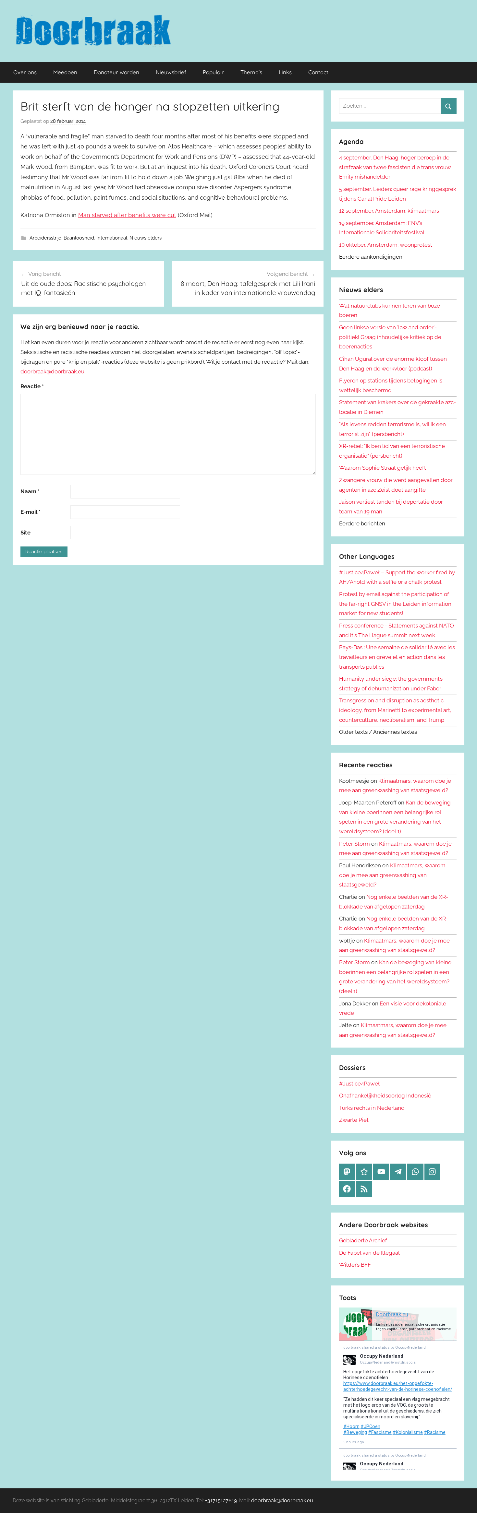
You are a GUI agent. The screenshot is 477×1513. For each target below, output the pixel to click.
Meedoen (65, 72)
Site (25, 532)
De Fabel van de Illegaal (369, 1252)
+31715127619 (221, 1500)
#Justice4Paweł (359, 1083)
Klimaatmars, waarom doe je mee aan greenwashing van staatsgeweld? (392, 875)
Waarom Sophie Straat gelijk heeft (382, 467)
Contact (318, 72)
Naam (30, 491)
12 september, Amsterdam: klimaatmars (389, 210)
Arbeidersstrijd (45, 238)
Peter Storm (354, 843)
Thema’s (251, 72)
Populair (213, 72)
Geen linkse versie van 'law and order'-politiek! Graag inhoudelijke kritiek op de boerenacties (390, 337)
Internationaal (111, 238)
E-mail (30, 512)
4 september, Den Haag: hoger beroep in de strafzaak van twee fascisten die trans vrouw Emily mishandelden (395, 167)
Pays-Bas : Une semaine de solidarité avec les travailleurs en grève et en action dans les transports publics (397, 657)
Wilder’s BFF (355, 1264)
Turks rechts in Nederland (372, 1108)
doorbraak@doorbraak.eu (52, 371)
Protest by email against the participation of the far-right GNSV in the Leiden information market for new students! (395, 604)
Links (285, 72)
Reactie (32, 386)
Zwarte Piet (354, 1120)
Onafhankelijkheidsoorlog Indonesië (385, 1095)
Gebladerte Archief (363, 1240)
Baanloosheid (79, 238)
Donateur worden (116, 72)
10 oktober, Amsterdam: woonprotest (385, 244)
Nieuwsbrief (171, 72)
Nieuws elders (145, 238)
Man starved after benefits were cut (127, 215)
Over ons (25, 72)
